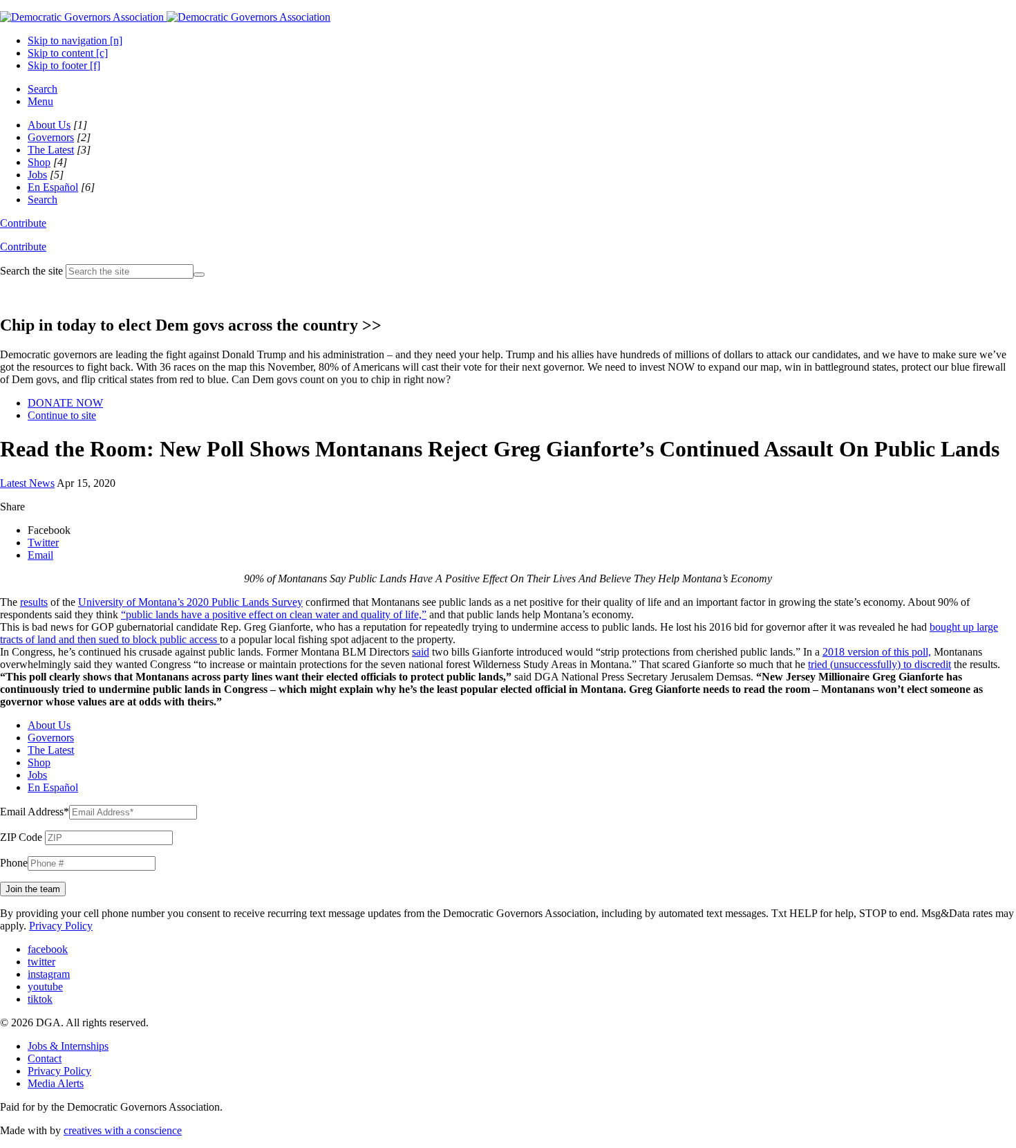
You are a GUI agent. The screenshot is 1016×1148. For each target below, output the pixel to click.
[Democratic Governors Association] (165, 17)
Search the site (31, 271)
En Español (53, 187)
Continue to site (62, 415)
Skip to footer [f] (64, 65)
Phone (14, 863)
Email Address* (34, 811)
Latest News (27, 483)
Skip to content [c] (68, 53)
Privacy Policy (61, 926)
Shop (39, 162)
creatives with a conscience (123, 1130)
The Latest (51, 150)
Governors (51, 137)
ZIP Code (21, 837)
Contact (45, 1058)
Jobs (37, 174)
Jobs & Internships (68, 1046)
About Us (49, 125)
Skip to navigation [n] (75, 40)
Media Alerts (56, 1083)
